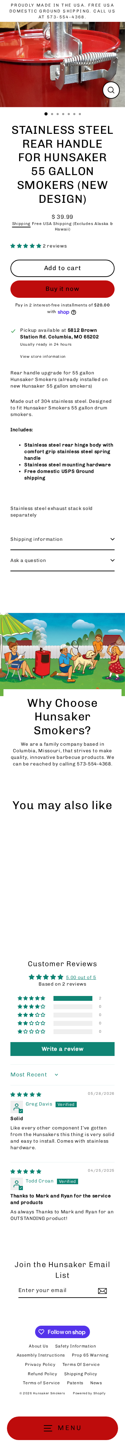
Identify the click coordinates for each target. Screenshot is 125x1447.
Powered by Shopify (89, 1393)
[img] (25, 1094)
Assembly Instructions (41, 1355)
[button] (26, 246)
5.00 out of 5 (81, 977)
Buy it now (62, 289)
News (96, 1382)
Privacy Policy (40, 1364)
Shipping (21, 223)
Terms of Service (41, 1382)
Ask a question (28, 560)
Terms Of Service (81, 1364)
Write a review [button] (63, 1049)
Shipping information (36, 539)
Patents (75, 1382)
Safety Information (75, 1346)
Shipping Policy (80, 1373)
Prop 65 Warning (90, 1355)
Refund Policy (42, 1373)
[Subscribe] (101, 1291)
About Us (38, 1346)
